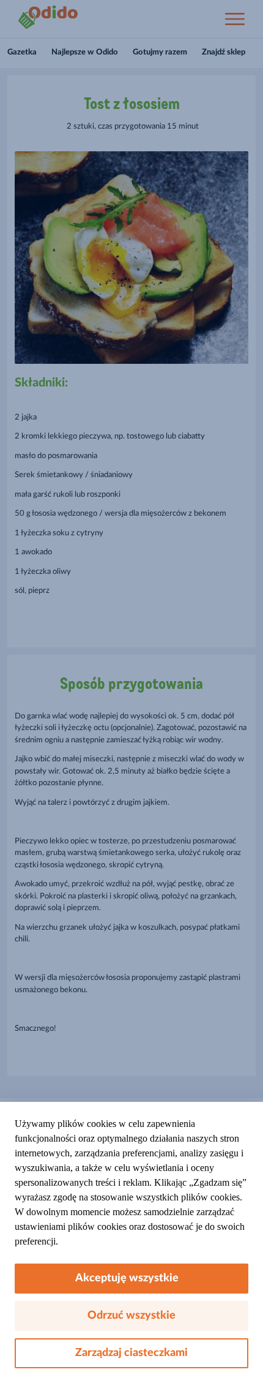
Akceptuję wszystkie (131, 1278)
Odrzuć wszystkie (131, 1315)
